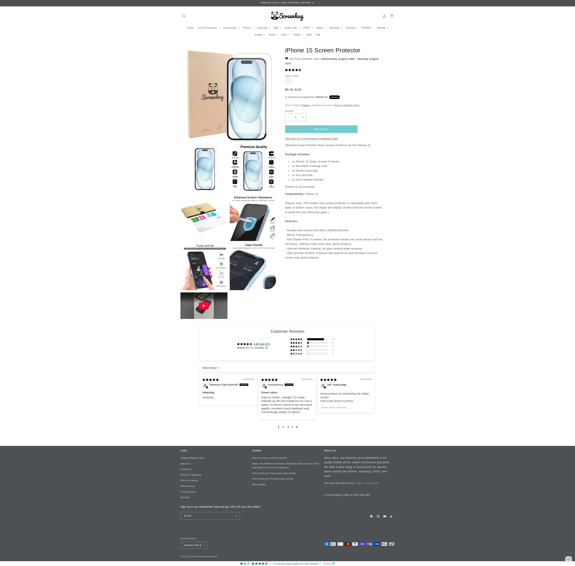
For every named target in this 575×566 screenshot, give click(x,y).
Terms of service (189, 480)
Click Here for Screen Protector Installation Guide (311, 138)
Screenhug (193, 557)
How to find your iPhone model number (273, 478)
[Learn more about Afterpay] (334, 97)
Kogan (359, 483)
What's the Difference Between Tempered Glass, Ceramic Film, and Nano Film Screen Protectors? (286, 465)
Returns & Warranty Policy (347, 105)
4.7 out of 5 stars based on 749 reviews (295, 563)
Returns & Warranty (191, 475)
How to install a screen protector (269, 458)
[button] (184, 16)
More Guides (259, 484)
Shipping (305, 105)
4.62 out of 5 (262, 344)
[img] (210, 379)
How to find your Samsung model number (274, 473)
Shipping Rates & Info (192, 458)
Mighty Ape (372, 483)
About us (185, 463)
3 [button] (288, 426)
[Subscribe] (236, 516)
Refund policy (187, 486)
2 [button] (283, 426)
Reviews (185, 497)
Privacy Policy (188, 491)
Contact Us (186, 469)
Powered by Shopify (208, 557)
